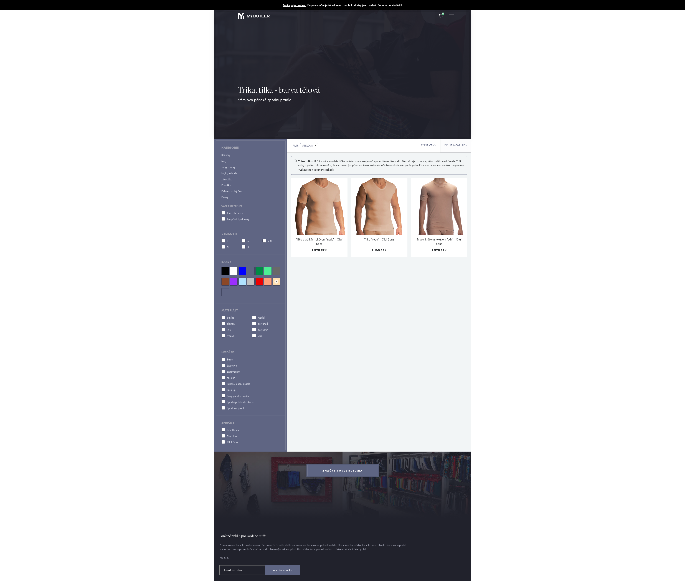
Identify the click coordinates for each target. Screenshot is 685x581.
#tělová (309, 145)
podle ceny (428, 145)
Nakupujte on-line (294, 5)
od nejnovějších (455, 145)
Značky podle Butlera (343, 470)
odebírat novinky (282, 570)
